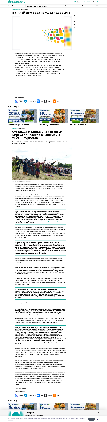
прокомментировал (54, 221)
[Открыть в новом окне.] (19, 101)
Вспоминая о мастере (78, 5)
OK (84, 1)
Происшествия (16, 9)
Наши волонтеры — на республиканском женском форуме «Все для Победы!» (36, 6)
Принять (91, 419)
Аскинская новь (16, 1)
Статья (10, 5)
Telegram (88, 1)
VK (81, 1)
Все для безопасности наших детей (59, 5)
